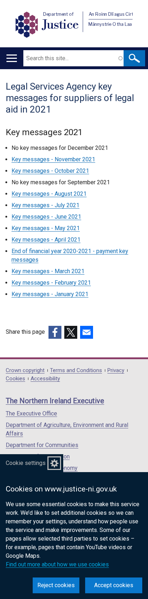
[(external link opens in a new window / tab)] (54, 332)
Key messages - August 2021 (49, 193)
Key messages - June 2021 (46, 216)
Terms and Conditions (76, 370)
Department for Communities (42, 445)
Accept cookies (113, 585)
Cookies (15, 378)
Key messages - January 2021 (49, 294)
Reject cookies (56, 585)
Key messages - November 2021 (53, 159)
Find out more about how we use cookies (57, 564)
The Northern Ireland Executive (55, 400)
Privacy (115, 370)
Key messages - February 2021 (51, 282)
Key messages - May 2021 (45, 228)
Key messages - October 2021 (50, 170)
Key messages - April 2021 (45, 239)
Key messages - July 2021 (45, 205)
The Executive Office (31, 413)
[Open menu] (11, 58)
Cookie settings (26, 463)
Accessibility (45, 378)
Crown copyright (25, 370)
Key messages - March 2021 (47, 271)
